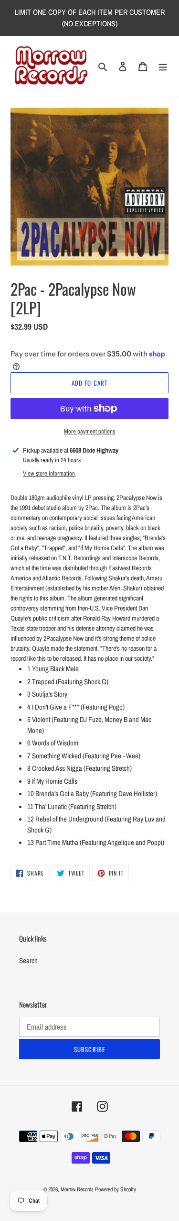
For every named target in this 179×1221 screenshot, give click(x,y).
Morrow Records (77, 1189)
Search (28, 960)
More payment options (89, 431)
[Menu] (163, 66)
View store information (49, 473)
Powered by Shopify (115, 1189)
